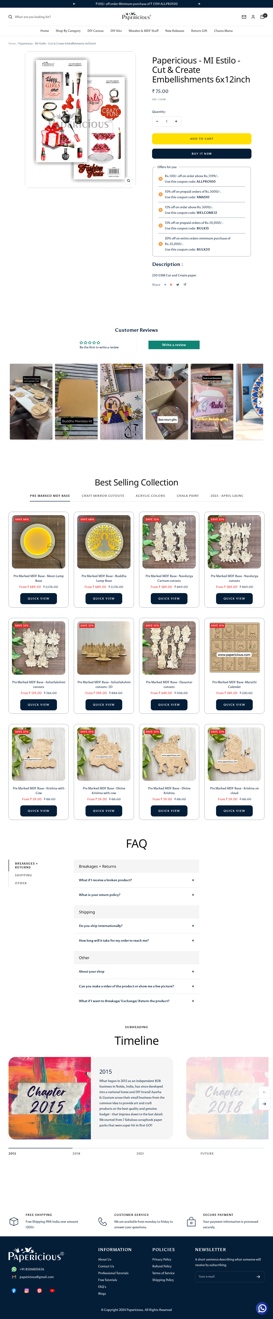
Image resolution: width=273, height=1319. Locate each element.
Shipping (23, 875)
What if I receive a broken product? (105, 880)
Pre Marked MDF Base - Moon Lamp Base (38, 578)
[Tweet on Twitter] (178, 284)
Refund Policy (161, 1266)
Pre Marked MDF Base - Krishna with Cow (38, 790)
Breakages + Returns (26, 865)
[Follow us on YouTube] (52, 1290)
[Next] (264, 1104)
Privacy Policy (161, 1259)
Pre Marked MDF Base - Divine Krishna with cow (104, 790)
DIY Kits (116, 31)
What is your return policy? (99, 895)
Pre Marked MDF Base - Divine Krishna (169, 790)
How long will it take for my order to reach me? (114, 940)
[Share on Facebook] (165, 284)
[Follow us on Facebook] (14, 1290)
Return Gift (199, 31)
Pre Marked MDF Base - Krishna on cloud (234, 790)
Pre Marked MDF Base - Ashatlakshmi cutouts (38, 684)
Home (44, 31)
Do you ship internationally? (100, 926)
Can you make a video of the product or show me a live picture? (126, 986)
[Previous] (264, 1092)
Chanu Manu (223, 31)
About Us (104, 1259)
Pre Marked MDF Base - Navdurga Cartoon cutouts (169, 578)
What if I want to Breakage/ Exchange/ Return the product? (124, 1001)
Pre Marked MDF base (50, 496)
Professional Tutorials (113, 1273)
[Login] (253, 17)
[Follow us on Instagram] (26, 1290)
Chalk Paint (188, 496)
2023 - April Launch (229, 496)
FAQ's (102, 1287)
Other (21, 883)
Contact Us (106, 1266)
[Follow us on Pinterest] (39, 1290)
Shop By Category (68, 31)
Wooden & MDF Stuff (143, 31)
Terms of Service (163, 1273)
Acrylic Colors (150, 496)
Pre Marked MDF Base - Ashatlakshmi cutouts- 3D (104, 684)
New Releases (174, 31)
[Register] (258, 1276)
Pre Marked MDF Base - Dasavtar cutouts (169, 684)
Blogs (102, 1294)
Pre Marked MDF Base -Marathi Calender (234, 684)
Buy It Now (202, 153)
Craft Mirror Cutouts (103, 496)
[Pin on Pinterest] (171, 284)
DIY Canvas (95, 31)
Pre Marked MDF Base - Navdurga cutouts (234, 578)
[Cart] (262, 17)
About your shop (92, 971)
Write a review (174, 345)
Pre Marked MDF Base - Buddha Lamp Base (103, 578)
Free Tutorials (107, 1280)
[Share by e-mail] (184, 284)
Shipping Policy (163, 1280)
